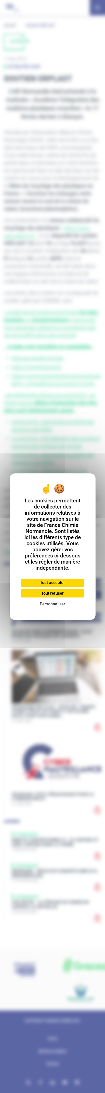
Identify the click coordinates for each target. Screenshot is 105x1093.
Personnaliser (52, 604)
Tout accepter (52, 582)
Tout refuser (52, 593)
